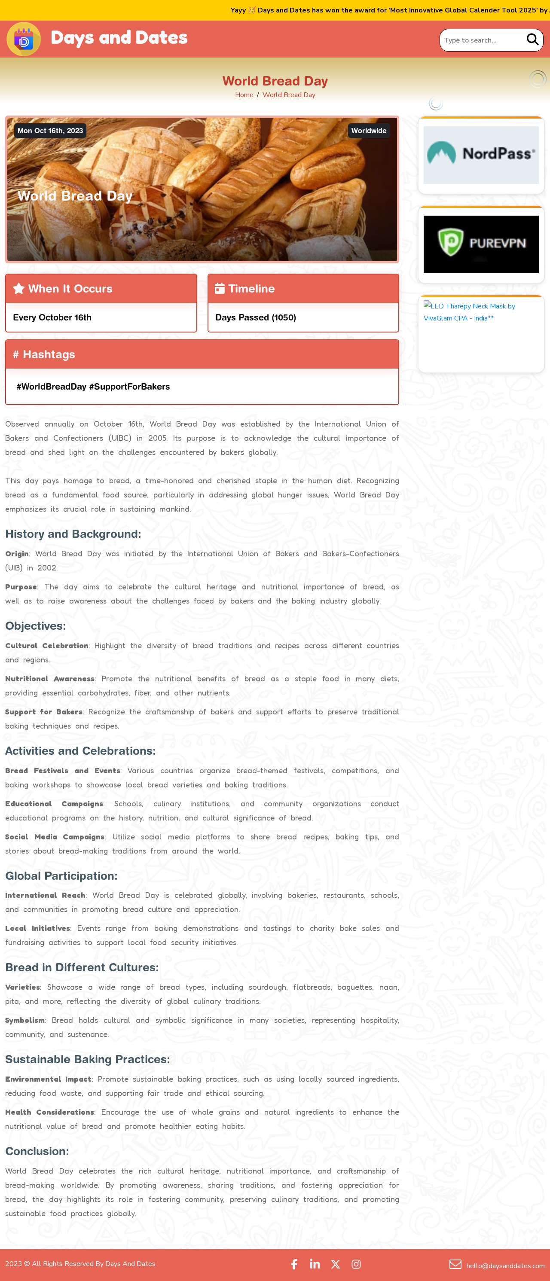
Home (244, 95)
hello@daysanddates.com (505, 1266)
